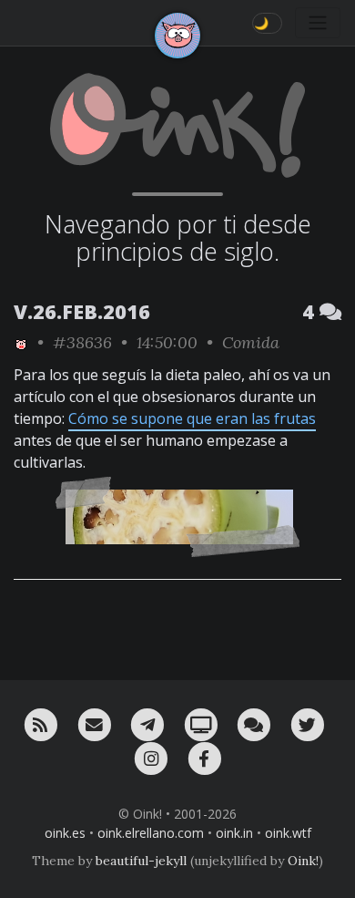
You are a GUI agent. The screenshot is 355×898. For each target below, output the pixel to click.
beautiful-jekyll (141, 860)
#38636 (82, 342)
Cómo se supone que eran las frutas (192, 418)
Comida (250, 342)
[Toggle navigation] (317, 22)
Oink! (303, 860)
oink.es (65, 832)
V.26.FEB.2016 (82, 311)
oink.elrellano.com (150, 832)
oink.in (234, 832)
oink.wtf (288, 832)
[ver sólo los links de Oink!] (21, 342)
